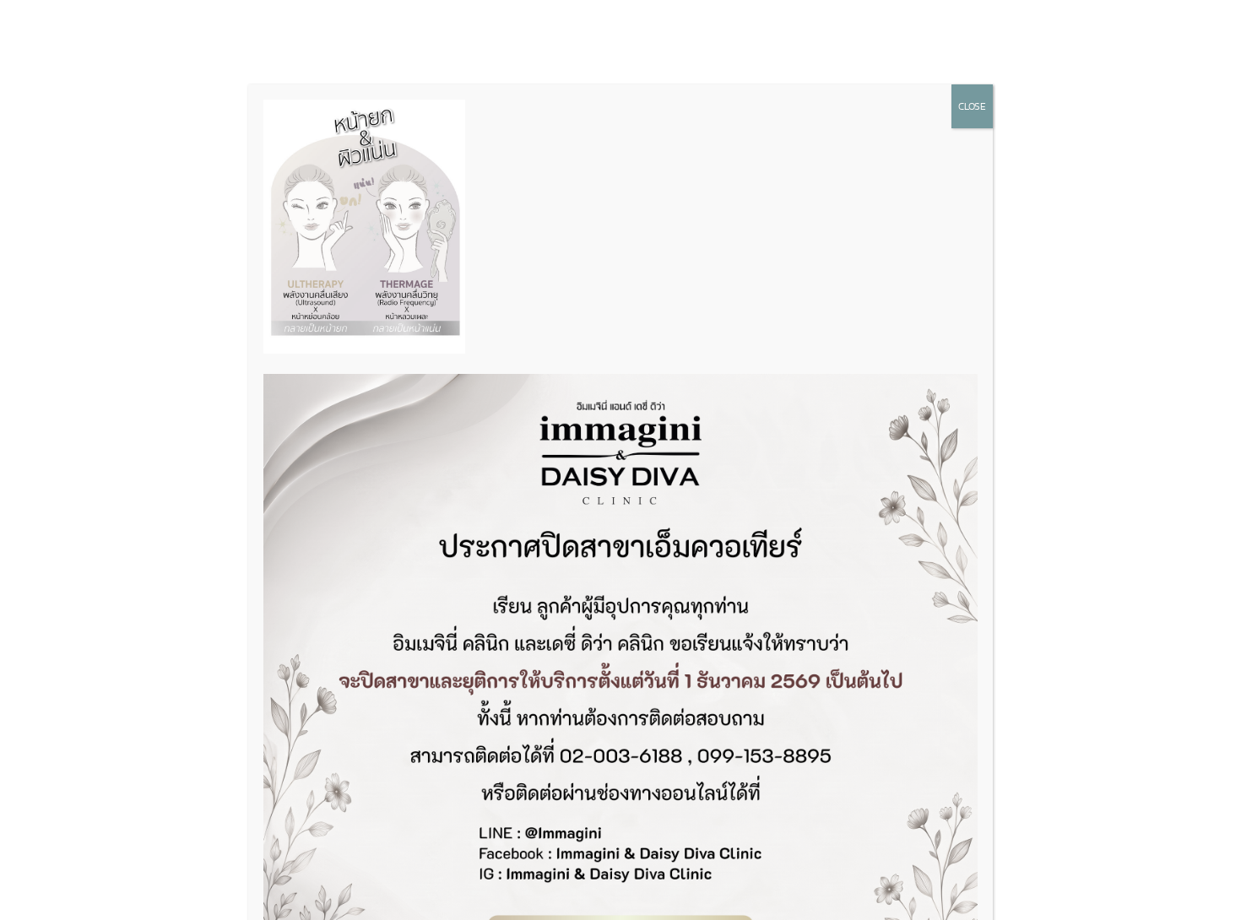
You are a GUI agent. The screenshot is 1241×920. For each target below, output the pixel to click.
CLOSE (972, 106)
